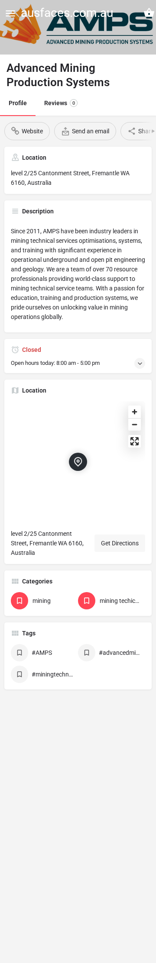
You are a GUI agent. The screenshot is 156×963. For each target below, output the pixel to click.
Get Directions (120, 543)
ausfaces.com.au (67, 13)
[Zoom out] (134, 424)
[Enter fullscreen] (134, 441)
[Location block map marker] (78, 462)
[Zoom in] (134, 412)
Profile (18, 103)
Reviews (59, 103)
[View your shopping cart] (149, 12)
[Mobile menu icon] (10, 13)
